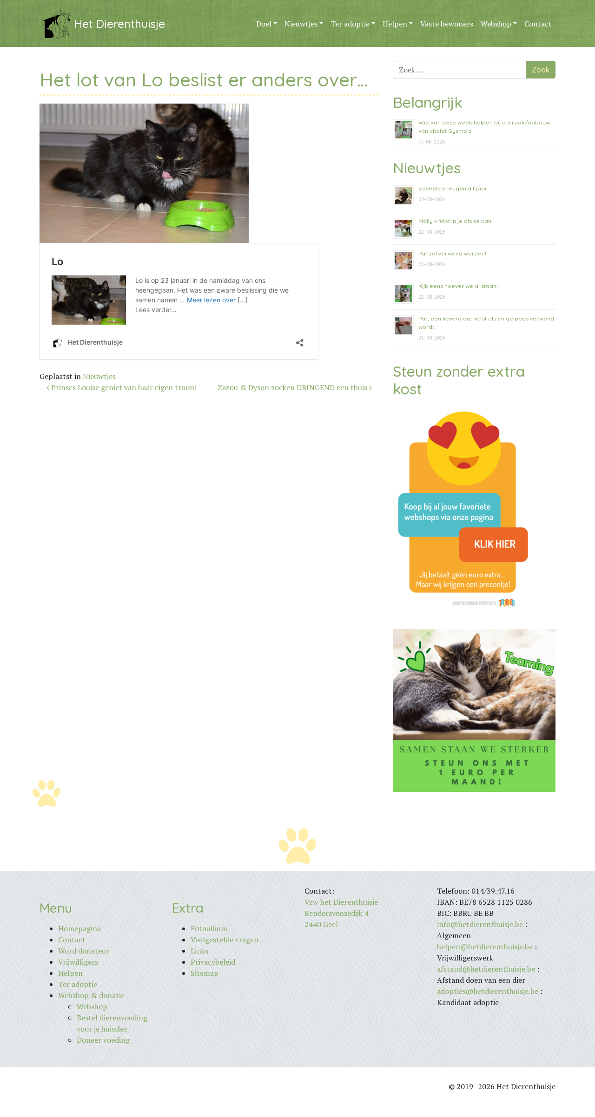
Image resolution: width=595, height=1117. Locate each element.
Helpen (395, 24)
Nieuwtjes (300, 24)
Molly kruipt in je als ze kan (454, 220)
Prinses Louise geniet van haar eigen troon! (123, 387)
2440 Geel (321, 924)
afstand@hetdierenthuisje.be (486, 969)
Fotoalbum (209, 928)
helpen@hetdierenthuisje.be (485, 946)
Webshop (496, 24)
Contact (538, 24)
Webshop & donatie (91, 995)
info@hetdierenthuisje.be (481, 924)
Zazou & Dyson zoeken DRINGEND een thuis (293, 387)
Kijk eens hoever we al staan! (458, 285)
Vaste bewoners (446, 24)
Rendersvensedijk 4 (336, 913)
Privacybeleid (213, 962)
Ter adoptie (350, 24)
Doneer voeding (103, 1040)
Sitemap (204, 973)
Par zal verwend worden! (452, 253)
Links (199, 951)
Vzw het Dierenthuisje (341, 902)
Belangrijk (428, 102)
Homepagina (79, 928)
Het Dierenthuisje (119, 24)
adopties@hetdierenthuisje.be (487, 991)
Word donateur (83, 951)
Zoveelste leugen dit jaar (452, 188)
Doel (263, 24)
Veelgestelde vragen (224, 939)
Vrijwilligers (78, 962)
